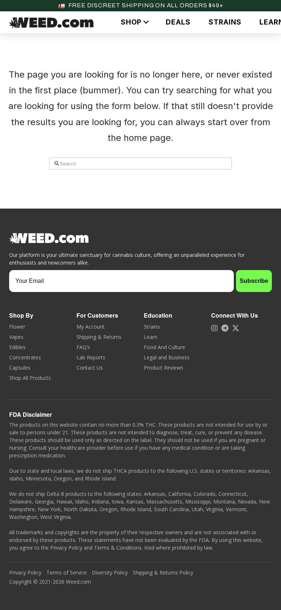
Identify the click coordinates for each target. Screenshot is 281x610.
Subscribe (254, 281)
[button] (134, 22)
